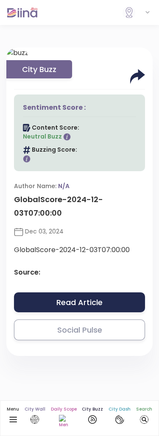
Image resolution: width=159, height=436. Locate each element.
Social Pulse (79, 330)
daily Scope (64, 409)
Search (144, 409)
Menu (13, 409)
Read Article (79, 302)
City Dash (120, 409)
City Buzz (92, 409)
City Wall (35, 409)
